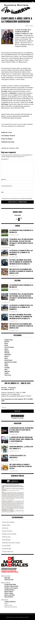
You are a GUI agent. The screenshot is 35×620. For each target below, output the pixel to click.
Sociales (6, 373)
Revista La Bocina (8, 593)
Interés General (8, 360)
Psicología (7, 367)
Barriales (6, 342)
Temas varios (7, 375)
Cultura (6, 349)
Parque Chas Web (8, 580)
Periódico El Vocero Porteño (11, 586)
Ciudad (6, 345)
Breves (6, 343)
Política (6, 366)
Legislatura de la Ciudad (10, 362)
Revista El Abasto (8, 591)
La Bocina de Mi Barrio (10, 602)
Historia (6, 356)
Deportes (6, 351)
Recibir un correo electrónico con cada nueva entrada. (17, 198)
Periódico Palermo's (9, 590)
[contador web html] (17, 416)
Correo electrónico (6, 186)
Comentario (5, 159)
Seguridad (7, 371)
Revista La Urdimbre (9, 595)
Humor (6, 358)
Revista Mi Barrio (8, 597)
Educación (6, 353)
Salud (5, 369)
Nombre (4, 179)
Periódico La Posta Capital (11, 588)
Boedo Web (7, 578)
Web (2, 192)
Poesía (6, 364)
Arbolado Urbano (8, 340)
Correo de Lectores (9, 347)
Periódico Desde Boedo (10, 584)
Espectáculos (7, 355)
